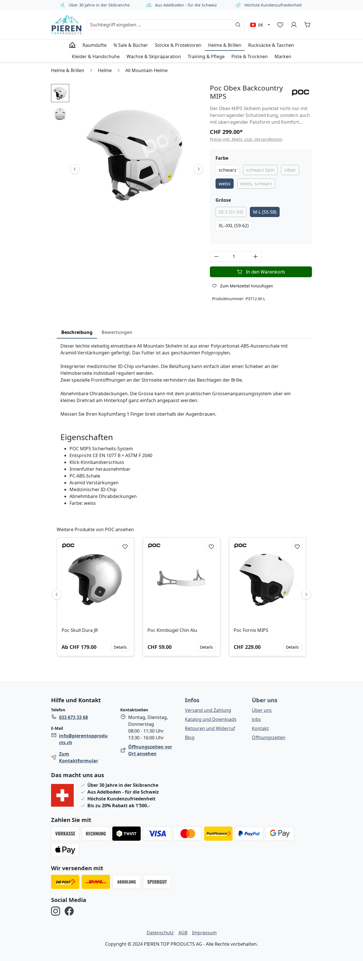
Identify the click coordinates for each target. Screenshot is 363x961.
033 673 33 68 (73, 717)
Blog (190, 737)
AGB (182, 933)
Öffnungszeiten (268, 737)
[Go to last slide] (75, 169)
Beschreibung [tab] (76, 332)
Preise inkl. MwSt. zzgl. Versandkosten (246, 139)
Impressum (204, 933)
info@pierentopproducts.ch (83, 739)
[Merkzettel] (280, 24)
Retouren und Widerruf (210, 728)
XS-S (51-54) (231, 212)
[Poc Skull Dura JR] (95, 580)
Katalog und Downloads (211, 719)
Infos (192, 700)
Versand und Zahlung (208, 710)
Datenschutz (160, 933)
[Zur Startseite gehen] (66, 25)
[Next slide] (198, 169)
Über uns (264, 700)
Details (120, 647)
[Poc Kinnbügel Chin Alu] (181, 580)
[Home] (72, 45)
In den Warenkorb (265, 272)
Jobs (256, 719)
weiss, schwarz (256, 183)
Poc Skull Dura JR (80, 630)
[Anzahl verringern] (216, 256)
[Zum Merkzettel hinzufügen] (125, 546)
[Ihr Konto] (293, 24)
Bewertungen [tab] (117, 332)
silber (290, 170)
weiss (225, 183)
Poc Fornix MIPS (251, 630)
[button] (60, 93)
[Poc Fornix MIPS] (267, 580)
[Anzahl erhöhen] (255, 256)
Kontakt (260, 728)
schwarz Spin (260, 170)
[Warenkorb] (307, 24)
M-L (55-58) (265, 212)
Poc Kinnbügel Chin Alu (172, 630)
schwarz (228, 170)
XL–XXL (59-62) (234, 225)
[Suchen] (237, 24)
